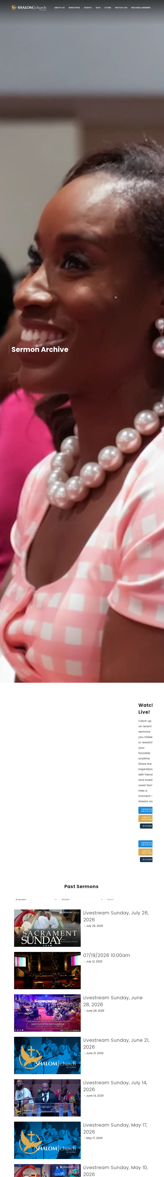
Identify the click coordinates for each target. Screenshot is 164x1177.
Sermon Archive (147, 810)
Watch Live (121, 7)
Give (98, 7)
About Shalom (146, 818)
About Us (59, 7)
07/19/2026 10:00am (106, 955)
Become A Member (140, 7)
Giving (147, 825)
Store (108, 7)
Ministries (74, 7)
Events (88, 7)
